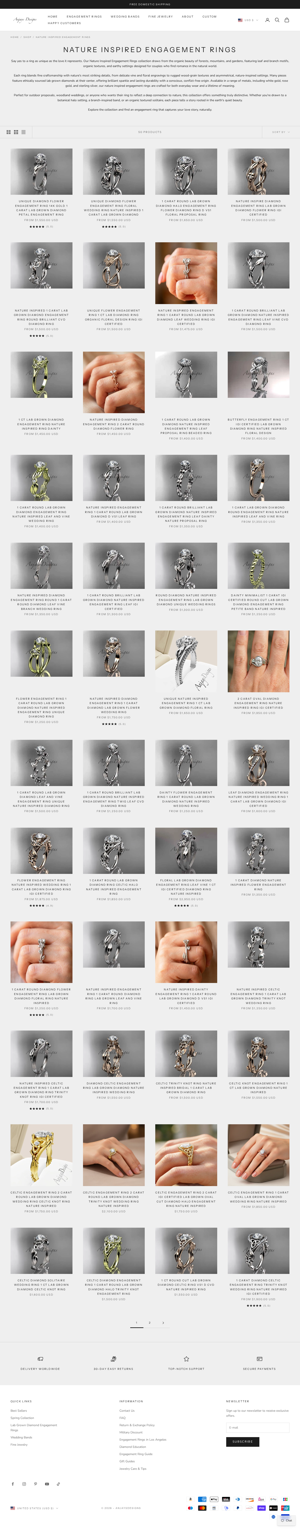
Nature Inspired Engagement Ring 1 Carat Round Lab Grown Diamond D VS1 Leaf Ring (114, 512)
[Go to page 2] (163, 1323)
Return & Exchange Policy (137, 1425)
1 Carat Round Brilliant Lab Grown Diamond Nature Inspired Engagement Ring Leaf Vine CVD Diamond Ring (258, 317)
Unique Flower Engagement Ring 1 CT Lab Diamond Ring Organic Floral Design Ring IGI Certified (114, 317)
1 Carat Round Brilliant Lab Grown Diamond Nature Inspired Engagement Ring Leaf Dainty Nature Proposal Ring (186, 514)
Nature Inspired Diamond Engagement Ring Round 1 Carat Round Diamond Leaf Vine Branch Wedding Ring (41, 602)
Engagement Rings (84, 16)
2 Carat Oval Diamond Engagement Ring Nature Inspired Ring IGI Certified (258, 703)
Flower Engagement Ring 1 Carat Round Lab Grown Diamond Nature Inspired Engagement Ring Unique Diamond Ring (41, 707)
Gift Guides (127, 1461)
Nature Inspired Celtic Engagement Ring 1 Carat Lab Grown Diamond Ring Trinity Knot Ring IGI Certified (41, 1090)
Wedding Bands (125, 16)
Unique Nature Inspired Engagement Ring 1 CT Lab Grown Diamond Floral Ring (186, 703)
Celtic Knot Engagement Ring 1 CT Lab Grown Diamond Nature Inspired (258, 1088)
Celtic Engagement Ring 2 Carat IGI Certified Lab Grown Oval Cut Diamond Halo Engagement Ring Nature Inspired (186, 1199)
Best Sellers (19, 1411)
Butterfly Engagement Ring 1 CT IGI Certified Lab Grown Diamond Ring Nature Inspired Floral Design (258, 426)
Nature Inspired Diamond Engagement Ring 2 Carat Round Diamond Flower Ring (114, 424)
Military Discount (131, 1432)
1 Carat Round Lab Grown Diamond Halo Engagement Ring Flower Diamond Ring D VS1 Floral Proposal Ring (186, 208)
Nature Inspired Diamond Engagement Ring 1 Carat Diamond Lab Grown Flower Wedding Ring (113, 705)
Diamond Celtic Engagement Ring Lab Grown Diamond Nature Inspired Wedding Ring (114, 1088)
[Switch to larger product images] (9, 132)
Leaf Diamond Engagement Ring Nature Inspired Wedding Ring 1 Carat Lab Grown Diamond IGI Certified (259, 799)
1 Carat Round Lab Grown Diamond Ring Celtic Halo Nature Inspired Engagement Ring (114, 887)
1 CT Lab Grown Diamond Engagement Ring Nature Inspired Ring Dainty (41, 424)
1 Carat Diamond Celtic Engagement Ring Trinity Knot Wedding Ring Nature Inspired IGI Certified (258, 1287)
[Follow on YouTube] (47, 1484)
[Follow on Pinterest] (35, 1484)
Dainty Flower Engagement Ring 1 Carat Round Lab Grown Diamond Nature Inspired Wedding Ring (186, 799)
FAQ (122, 1418)
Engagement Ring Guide (135, 1454)
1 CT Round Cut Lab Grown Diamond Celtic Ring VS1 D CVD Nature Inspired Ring (186, 1285)
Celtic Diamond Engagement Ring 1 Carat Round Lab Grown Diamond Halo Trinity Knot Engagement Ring (114, 1287)
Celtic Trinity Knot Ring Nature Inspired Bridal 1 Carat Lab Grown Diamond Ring (186, 1088)
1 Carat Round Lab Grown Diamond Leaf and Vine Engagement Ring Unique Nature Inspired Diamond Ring (41, 799)
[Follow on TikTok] (58, 1484)
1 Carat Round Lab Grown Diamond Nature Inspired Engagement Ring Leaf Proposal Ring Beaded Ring (186, 426)
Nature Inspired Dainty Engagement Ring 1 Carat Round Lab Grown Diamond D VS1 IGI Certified (186, 996)
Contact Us (127, 1411)
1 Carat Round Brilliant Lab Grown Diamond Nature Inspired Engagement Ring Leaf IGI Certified (114, 602)
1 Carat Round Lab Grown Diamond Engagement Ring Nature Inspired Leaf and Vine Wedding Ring (41, 514)
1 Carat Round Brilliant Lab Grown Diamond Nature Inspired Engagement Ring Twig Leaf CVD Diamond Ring (114, 799)
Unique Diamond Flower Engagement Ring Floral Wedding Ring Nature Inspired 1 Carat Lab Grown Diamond (114, 208)
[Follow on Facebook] (13, 1484)
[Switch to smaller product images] (16, 132)
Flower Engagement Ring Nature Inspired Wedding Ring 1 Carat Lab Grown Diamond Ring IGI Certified (41, 887)
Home (53, 16)
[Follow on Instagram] (24, 1484)
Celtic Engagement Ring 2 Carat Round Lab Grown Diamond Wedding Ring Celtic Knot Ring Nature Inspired (41, 1199)
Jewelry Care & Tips (132, 1469)
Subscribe (243, 1442)
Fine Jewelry (160, 16)
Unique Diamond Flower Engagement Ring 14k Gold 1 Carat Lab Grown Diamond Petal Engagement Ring (41, 208)
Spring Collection (22, 1418)
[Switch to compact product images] (23, 132)
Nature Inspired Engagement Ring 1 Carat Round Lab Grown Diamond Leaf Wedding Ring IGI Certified (186, 317)
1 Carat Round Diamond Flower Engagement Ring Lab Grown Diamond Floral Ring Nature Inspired (41, 996)
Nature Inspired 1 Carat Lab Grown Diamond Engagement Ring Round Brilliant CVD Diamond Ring (41, 317)
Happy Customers (64, 23)
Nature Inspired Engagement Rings (63, 37)
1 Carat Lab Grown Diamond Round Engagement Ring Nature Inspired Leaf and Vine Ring (258, 512)
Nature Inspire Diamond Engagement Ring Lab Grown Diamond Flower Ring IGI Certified (258, 208)
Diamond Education (132, 1447)
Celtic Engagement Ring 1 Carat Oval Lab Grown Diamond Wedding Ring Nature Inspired (258, 1197)
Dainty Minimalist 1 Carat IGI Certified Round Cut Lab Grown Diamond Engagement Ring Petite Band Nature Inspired (258, 602)
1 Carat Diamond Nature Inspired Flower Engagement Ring (258, 885)
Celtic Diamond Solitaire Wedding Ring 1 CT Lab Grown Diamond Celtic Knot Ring (41, 1285)
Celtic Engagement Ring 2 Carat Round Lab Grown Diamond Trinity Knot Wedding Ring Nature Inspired (114, 1199)
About (188, 16)
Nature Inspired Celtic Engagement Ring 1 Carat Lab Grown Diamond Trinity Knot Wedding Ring (258, 996)
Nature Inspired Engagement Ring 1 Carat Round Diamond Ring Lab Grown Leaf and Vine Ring (113, 996)
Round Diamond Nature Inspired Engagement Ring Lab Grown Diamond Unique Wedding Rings (186, 600)
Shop (27, 37)
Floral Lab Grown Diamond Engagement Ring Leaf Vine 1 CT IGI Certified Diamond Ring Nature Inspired (186, 887)
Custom (209, 16)
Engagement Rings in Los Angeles (142, 1440)
